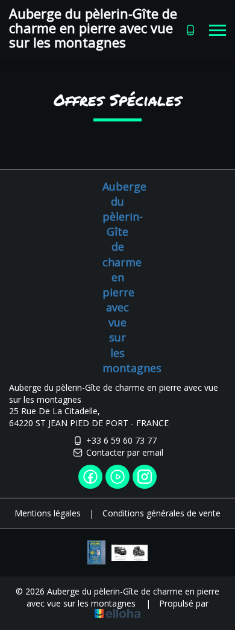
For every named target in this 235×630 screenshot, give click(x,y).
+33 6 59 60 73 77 (121, 440)
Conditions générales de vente (161, 513)
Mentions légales (47, 513)
